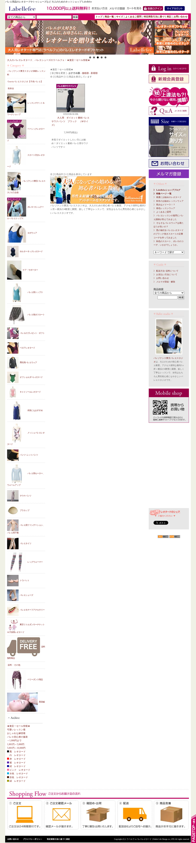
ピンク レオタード (19, 770)
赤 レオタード (17, 758)
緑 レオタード (17, 781)
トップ (99, 16)
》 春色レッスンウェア (164, 208)
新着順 (94, 73)
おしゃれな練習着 (16, 733)
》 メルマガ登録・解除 (164, 282)
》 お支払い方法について (165, 274)
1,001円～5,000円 (15, 744)
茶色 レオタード (18, 777)
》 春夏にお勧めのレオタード (167, 197)
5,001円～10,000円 (16, 748)
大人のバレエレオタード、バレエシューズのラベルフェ (36, 60)
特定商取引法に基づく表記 (157, 16)
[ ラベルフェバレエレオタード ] (139, 839)
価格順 (85, 73)
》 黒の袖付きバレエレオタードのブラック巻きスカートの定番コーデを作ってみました (169, 234)
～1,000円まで (14, 740)
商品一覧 (109, 16)
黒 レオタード (17, 751)
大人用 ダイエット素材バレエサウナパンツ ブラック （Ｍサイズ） (70, 121)
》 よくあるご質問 (162, 212)
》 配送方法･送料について (166, 271)
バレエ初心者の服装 (17, 737)
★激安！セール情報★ (78, 60)
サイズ (119, 16)
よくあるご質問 (133, 16)
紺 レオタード (17, 766)
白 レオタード (17, 755)
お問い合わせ (180, 16)
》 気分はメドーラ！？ (164, 205)
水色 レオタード (18, 773)
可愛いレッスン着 (16, 729)
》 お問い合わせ (161, 278)
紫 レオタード (17, 762)
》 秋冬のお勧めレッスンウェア (169, 201)
